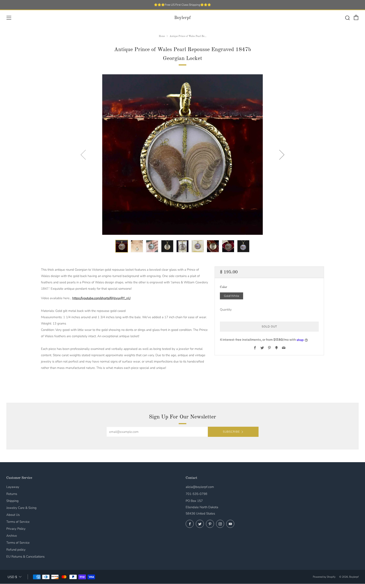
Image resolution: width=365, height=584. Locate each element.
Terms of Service (18, 522)
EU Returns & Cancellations (25, 556)
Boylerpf (182, 18)
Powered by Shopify (324, 577)
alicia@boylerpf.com (200, 487)
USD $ (12, 577)
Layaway (12, 487)
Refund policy (16, 549)
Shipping (12, 501)
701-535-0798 (196, 494)
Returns (11, 494)
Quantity (226, 310)
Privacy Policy (16, 529)
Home (162, 36)
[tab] (121, 246)
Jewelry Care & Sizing (21, 508)
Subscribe (231, 432)
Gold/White (231, 296)
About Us (13, 515)
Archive (11, 536)
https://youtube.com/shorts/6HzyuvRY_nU (101, 298)
